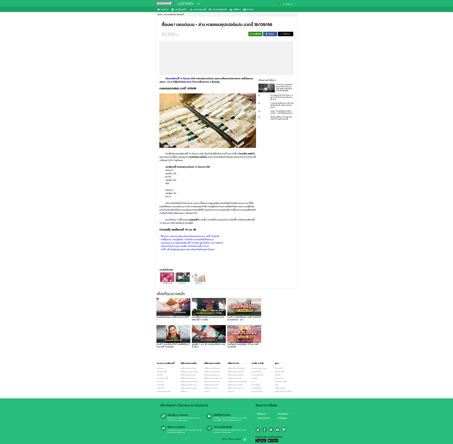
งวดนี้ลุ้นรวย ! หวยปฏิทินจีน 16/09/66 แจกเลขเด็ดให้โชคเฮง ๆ (187, 239)
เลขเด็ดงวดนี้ (180, 9)
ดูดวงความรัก (280, 372)
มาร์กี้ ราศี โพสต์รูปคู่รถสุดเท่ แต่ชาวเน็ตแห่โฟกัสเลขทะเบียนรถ (187, 249)
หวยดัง (206, 391)
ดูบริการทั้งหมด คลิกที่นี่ (231, 439)
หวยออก (231, 391)
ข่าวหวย (250, 9)
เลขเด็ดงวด (173, 78)
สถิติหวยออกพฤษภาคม (189, 381)
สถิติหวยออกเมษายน (188, 378)
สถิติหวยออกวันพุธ (235, 378)
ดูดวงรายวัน (279, 378)
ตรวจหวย (165, 9)
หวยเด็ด (254, 378)
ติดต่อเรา (261, 413)
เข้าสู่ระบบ (288, 4)
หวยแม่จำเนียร (256, 391)
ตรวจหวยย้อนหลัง (219, 9)
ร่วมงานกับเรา (263, 418)
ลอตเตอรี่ (160, 388)
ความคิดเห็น (256, 34)
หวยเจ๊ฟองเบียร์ (257, 375)
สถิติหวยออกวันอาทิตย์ (236, 368)
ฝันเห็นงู (160, 375)
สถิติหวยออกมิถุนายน (188, 385)
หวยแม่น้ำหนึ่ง (256, 372)
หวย (252, 381)
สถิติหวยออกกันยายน (212, 372)
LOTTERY (185, 4)
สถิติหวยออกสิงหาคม (212, 368)
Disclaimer (283, 413)
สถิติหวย (237, 9)
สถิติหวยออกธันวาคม (212, 381)
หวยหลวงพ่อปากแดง (259, 368)
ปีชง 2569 (279, 368)
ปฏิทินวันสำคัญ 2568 (283, 391)
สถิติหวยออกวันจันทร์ (236, 372)
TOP (447, 440)
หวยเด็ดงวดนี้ (256, 388)
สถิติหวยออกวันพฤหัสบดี (237, 381)
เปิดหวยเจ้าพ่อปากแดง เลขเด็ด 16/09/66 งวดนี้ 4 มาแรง (185, 246)
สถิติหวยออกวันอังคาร (236, 375)
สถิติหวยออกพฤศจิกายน (213, 378)
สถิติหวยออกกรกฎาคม (188, 388)
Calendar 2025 (281, 381)
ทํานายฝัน (160, 385)
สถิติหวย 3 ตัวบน (210, 388)
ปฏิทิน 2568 (279, 388)
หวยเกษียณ (255, 385)
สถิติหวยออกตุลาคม (211, 375)
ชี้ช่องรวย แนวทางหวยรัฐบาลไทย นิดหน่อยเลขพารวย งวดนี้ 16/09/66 (190, 236)
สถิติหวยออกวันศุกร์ (235, 385)
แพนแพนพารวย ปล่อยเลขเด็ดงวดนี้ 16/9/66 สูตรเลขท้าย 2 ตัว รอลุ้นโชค (192, 243)
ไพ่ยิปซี (278, 375)
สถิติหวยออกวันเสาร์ (235, 388)
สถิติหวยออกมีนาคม (188, 375)
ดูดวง (277, 385)
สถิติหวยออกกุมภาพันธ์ (189, 372)
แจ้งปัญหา (282, 418)
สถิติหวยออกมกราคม (188, 368)
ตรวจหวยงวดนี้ (200, 9)
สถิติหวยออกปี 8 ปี (211, 385)
